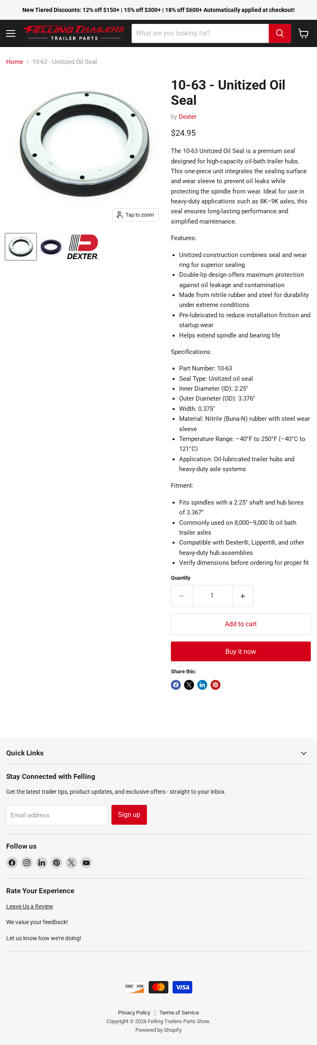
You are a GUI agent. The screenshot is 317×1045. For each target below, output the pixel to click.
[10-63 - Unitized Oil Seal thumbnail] (20, 247)
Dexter (187, 116)
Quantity (181, 578)
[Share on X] (189, 685)
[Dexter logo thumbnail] (82, 247)
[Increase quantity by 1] (242, 595)
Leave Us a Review (29, 906)
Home (14, 62)
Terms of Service (179, 1013)
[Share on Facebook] (176, 685)
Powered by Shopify (158, 1030)
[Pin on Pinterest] (215, 685)
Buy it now (240, 652)
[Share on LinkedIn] (202, 685)
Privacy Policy (134, 1013)
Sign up (129, 815)
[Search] (280, 33)
